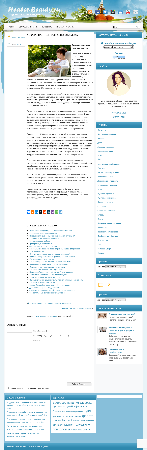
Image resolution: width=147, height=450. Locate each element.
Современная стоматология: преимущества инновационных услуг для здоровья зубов (26, 420)
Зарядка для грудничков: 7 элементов (44, 246)
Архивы (101, 266)
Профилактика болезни (107, 236)
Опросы (100, 214)
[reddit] (44, 212)
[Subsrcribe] (90, 14)
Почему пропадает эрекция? (122, 314)
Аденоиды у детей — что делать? (43, 233)
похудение (82, 424)
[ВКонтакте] (28, 212)
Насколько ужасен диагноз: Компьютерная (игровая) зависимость (56, 280)
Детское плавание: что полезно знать (44, 277)
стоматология (76, 429)
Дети (14, 37)
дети (19, 44)
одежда (57, 424)
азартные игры (67, 411)
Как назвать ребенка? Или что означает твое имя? (50, 261)
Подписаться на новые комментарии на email (29, 388)
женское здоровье (64, 416)
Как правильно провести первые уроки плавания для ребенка (54, 248)
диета (55, 416)
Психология (102, 240)
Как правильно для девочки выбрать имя (46, 269)
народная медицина (85, 420)
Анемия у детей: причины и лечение (44, 238)
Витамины (101, 129)
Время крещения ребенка (40, 241)
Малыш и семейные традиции (41, 259)
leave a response (40, 316)
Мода (99, 189)
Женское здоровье (105, 146)
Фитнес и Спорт (104, 248)
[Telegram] (60, 212)
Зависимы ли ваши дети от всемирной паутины (48, 274)
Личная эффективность (107, 180)
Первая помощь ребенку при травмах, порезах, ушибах (52, 256)
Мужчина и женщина (106, 197)
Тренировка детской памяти (40, 243)
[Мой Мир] (36, 212)
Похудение (46, 27)
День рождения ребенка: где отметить (45, 287)
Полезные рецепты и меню (109, 223)
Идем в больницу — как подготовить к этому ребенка (49, 303)
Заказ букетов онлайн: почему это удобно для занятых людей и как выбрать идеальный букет (27, 413)
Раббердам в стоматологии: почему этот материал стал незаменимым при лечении (25, 427)
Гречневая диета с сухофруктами (117, 350)
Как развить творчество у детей (42, 282)
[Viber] (52, 212)
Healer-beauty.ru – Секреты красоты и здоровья (32, 446)
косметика (76, 416)
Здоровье (86, 402)
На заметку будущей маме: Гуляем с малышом (48, 264)
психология (61, 429)
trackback (53, 316)
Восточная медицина (106, 134)
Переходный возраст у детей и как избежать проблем (51, 272)
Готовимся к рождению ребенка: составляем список (50, 230)
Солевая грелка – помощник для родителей (47, 267)
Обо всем (21, 37)
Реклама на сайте (65, 27)
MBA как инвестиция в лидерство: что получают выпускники (23, 434)
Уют (99, 244)
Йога (99, 159)
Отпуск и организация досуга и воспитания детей (49, 254)
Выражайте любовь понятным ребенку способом (49, 285)
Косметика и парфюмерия (108, 163)
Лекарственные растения (108, 172)
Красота (101, 168)
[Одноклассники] (32, 212)
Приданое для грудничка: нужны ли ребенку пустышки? (52, 235)
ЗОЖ (99, 155)
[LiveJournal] (48, 212)
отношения (67, 424)
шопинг (86, 429)
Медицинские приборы (107, 185)
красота (88, 415)
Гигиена (100, 138)
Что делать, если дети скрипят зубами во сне (47, 292)
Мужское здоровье (105, 193)
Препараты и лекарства (107, 231)
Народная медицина (106, 202)
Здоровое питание (28, 27)
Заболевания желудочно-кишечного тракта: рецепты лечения (121, 330)
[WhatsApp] (56, 212)
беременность (79, 411)
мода (75, 420)
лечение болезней (62, 420)
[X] (40, 212)
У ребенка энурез (36, 251)
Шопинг (100, 253)
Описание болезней (106, 210)
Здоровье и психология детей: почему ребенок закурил (52, 290)
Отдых (100, 219)
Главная (11, 27)
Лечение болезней (105, 176)
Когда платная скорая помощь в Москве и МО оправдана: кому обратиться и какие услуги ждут (27, 405)
